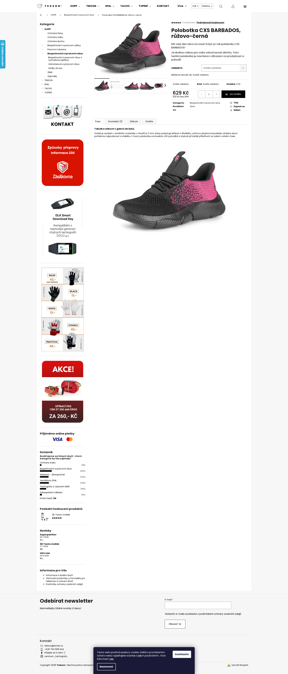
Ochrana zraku (55, 37)
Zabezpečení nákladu (51, 492)
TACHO (48, 88)
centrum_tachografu (55, 656)
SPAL (46, 84)
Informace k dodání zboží (59, 575)
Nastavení (106, 666)
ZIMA (49, 72)
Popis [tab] (98, 121)
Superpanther (48, 535)
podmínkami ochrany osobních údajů (220, 613)
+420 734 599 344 (54, 649)
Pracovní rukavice (56, 49)
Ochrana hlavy (55, 33)
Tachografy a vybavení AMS (55, 486)
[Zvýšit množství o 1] (216, 94)
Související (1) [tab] (115, 121)
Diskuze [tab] (134, 121)
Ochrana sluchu (55, 41)
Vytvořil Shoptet (239, 665)
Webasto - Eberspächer (52, 474)
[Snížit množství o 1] (201, 94)
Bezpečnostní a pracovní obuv (65, 53)
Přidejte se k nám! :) (54, 652)
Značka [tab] (149, 121)
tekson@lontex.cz (53, 645)
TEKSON (48, 80)
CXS (238, 84)
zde (111, 659)
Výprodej (52, 76)
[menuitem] (75, 6)
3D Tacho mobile (49, 544)
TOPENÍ (48, 92)
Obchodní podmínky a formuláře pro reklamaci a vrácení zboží (65, 580)
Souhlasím (182, 654)
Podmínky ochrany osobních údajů (64, 584)
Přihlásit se (175, 624)
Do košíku (235, 94)
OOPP (47, 29)
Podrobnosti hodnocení (210, 22)
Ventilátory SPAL (48, 480)
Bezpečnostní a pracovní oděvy (64, 45)
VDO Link (45, 553)
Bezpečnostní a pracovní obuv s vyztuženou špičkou (65, 59)
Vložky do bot (55, 68)
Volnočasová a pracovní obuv (64, 64)
